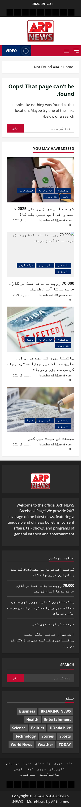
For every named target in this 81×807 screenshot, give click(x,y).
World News (21, 744)
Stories (47, 736)
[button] (76, 51)
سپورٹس (13, 762)
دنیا (65, 196)
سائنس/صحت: (49, 774)
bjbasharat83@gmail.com (55, 220)
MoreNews (36, 801)
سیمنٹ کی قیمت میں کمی (51, 438)
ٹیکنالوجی (26, 190)
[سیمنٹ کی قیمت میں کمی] (40, 409)
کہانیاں (28, 774)
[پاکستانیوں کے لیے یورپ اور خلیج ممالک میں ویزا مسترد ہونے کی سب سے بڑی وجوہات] (40, 329)
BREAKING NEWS (56, 711)
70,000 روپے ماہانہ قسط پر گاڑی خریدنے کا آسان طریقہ (41, 285)
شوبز (41, 768)
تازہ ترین (45, 190)
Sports (65, 736)
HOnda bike (60, 727)
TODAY (65, 744)
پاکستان (63, 190)
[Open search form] (36, 51)
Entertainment (57, 719)
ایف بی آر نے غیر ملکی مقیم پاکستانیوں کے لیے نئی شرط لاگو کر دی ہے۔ (42, 640)
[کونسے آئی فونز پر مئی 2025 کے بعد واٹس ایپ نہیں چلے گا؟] (40, 179)
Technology (25, 736)
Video (11, 50)
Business (27, 711)
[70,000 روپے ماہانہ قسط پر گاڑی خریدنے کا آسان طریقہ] (40, 254)
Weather (45, 744)
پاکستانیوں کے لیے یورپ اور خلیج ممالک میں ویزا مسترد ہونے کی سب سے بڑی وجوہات (40, 363)
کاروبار (51, 196)
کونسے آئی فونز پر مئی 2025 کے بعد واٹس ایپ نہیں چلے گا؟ (42, 211)
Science (18, 727)
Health (32, 719)
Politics (37, 727)
